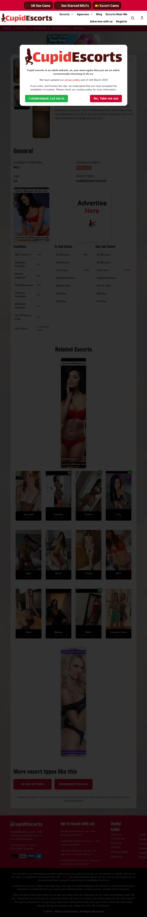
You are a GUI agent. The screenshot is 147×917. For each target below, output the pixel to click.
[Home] (26, 18)
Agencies (83, 14)
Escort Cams (109, 6)
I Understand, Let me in (46, 98)
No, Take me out (106, 98)
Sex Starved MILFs (75, 6)
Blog (99, 14)
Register (121, 21)
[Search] (132, 17)
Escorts (65, 14)
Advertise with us (101, 21)
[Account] (142, 17)
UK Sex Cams (40, 6)
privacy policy (72, 79)
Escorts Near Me (116, 14)
